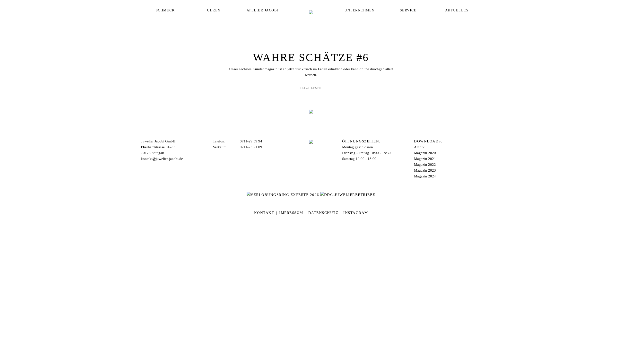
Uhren (214, 10)
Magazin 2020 (425, 153)
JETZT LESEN (311, 88)
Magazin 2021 (425, 159)
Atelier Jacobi (262, 10)
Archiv (419, 147)
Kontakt (264, 213)
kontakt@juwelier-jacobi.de (162, 159)
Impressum (291, 213)
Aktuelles (457, 10)
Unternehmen (360, 10)
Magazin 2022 (425, 164)
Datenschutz (323, 213)
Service (408, 10)
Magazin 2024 (425, 176)
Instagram (355, 213)
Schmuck (165, 10)
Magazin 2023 (425, 170)
